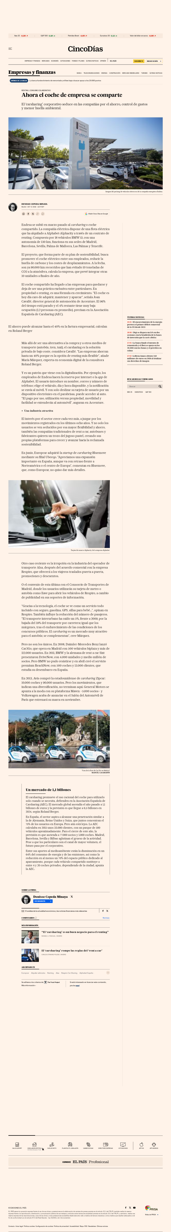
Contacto (11, 1226)
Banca (79, 73)
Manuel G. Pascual (48, 936)
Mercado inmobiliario (130, 73)
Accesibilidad (74, 1226)
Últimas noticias (92, 61)
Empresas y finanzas (32, 61)
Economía (55, 61)
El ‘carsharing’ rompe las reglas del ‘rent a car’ (72, 951)
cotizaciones (123, 1148)
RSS (85, 1226)
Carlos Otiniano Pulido (50, 954)
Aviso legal (19, 1226)
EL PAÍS (112, 60)
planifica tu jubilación (70, 1148)
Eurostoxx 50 (105, 36)
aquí (77, 985)
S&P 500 (44, 36)
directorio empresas (105, 1148)
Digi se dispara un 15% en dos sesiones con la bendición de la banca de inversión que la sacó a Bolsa (144, 335)
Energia (104, 73)
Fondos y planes (78, 61)
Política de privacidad (61, 1226)
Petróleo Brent (73, 36)
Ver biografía (39, 901)
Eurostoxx (139, 392)
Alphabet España (86, 973)
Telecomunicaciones (91, 73)
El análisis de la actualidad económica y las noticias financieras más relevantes (56, 911)
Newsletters (92, 1226)
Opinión (103, 61)
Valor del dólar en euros (139, 36)
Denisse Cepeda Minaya (34, 204)
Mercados (45, 61)
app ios (141, 1148)
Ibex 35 (17, 36)
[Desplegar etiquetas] (108, 972)
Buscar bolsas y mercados (140, 379)
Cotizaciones (65, 61)
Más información (28, 985)
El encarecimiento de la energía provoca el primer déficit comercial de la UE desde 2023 (144, 324)
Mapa (82, 1226)
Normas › (106, 918)
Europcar (25, 973)
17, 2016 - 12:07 (36, 207)
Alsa (57, 973)
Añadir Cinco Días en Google (98, 214)
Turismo (144, 73)
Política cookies (29, 1226)
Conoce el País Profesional (85, 1161)
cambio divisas (88, 1148)
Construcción (114, 73)
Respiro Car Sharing (69, 973)
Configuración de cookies (44, 1226)
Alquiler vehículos (38, 973)
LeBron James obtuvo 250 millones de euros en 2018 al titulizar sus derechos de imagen (144, 358)
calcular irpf (17, 1148)
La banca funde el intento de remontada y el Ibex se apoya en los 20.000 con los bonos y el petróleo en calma (144, 347)
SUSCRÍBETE (138, 61)
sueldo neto (51, 1148)
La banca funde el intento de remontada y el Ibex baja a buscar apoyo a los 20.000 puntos (65, 80)
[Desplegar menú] (10, 49)
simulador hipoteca (35, 1148)
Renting (50, 973)
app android (154, 1148)
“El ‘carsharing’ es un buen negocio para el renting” (75, 932)
